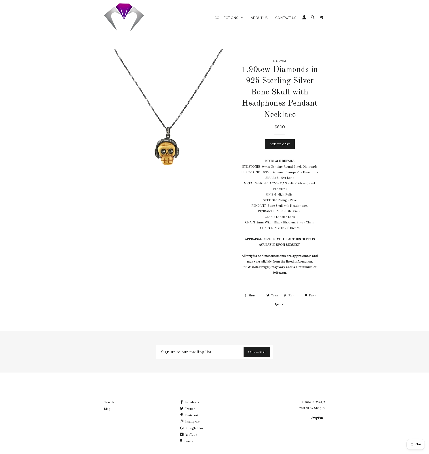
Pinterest (191, 415)
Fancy (188, 441)
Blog (107, 409)
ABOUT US (259, 18)
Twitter (189, 409)
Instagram (192, 422)
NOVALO (318, 402)
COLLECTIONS (226, 18)
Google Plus (194, 428)
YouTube (191, 435)
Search (109, 402)
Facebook (191, 402)
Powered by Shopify (311, 408)
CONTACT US (285, 18)
